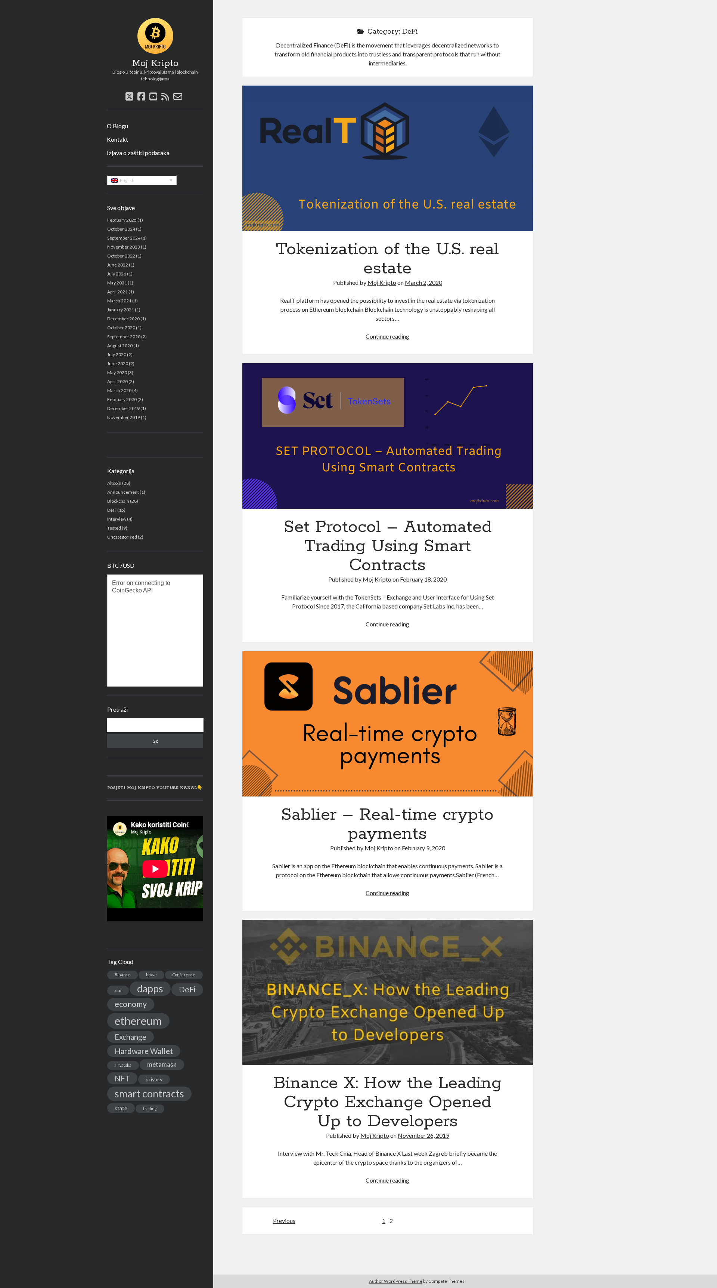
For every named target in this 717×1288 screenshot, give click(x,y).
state (121, 1108)
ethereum (138, 1020)
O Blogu (117, 125)
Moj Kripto (155, 64)
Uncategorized (122, 537)
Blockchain (118, 501)
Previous (284, 1220)
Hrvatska (123, 1065)
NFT (122, 1078)
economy (131, 1004)
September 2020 (123, 336)
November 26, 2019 (423, 1135)
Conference (184, 974)
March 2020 (119, 390)
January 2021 (120, 309)
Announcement (123, 492)
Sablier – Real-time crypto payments (387, 723)
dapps (150, 989)
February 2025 (122, 220)
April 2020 (117, 381)
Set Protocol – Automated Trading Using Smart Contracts (387, 436)
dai (118, 990)
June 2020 (117, 363)
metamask (162, 1064)
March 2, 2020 (423, 282)
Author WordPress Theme (395, 1281)
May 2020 (117, 372)
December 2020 (123, 318)
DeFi (112, 510)
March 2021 (119, 300)
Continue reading (387, 336)
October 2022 (121, 256)
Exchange (130, 1036)
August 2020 (120, 345)
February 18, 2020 (423, 579)
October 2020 (121, 327)
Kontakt (117, 139)
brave (151, 974)
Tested (114, 528)
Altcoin (114, 483)
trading (150, 1108)
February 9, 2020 (423, 847)
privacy (154, 1079)
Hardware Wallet (144, 1051)
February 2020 (122, 399)
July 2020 (116, 354)
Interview (116, 519)
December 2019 (123, 408)
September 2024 (123, 238)
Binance (122, 974)
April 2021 (117, 292)
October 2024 (121, 229)
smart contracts (149, 1093)
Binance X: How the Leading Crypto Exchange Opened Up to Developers (387, 992)
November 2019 (123, 417)
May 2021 (117, 283)
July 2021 (116, 274)
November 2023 (123, 247)
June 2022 (117, 265)
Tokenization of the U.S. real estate (387, 158)
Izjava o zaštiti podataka (138, 152)
